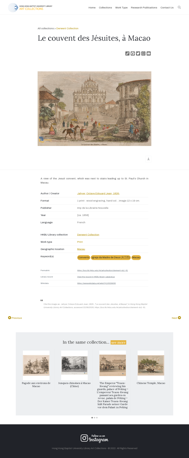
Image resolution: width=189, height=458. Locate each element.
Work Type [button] (121, 7)
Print (80, 242)
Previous (16, 318)
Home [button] (92, 7)
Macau (81, 249)
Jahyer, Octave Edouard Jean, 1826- (98, 193)
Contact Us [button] (167, 7)
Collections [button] (105, 7)
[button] (179, 7)
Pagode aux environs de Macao (36, 384)
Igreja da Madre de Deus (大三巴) (111, 257)
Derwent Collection (67, 28)
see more (118, 342)
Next (175, 318)
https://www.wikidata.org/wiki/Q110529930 (96, 283)
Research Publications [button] (144, 7)
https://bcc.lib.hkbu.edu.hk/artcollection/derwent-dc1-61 (102, 270)
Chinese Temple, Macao (151, 383)
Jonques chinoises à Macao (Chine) (74, 384)
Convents (83, 257)
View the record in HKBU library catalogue (96, 277)
